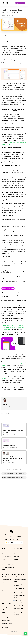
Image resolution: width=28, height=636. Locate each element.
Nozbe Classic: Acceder (19, 602)
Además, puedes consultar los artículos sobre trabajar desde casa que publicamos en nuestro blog (13, 327)
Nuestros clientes (6, 562)
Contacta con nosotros (7, 576)
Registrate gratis (20, 3)
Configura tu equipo (11, 269)
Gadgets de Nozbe (6, 585)
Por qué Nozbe (5, 550)
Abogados (16, 556)
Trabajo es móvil (18, 592)
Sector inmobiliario (18, 553)
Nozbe (13, 15)
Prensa (3, 582)
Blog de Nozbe (5, 617)
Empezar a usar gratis (8, 288)
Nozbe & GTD (5, 627)
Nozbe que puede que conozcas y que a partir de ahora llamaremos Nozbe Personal (13, 363)
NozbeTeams (5, 15)
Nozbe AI (4, 612)
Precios (3, 559)
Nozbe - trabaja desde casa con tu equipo (12, 11)
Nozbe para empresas (19, 550)
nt (10, 15)
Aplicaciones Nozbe (6, 556)
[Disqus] (14, 503)
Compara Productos (19, 605)
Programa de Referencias (8, 564)
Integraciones (5, 615)
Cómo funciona (5, 553)
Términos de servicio (6, 587)
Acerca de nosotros (6, 579)
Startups (16, 559)
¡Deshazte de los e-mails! (20, 576)
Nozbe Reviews (14, 631)
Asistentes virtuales (18, 564)
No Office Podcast (6, 620)
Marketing (16, 562)
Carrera (3, 590)
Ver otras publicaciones (14, 469)
